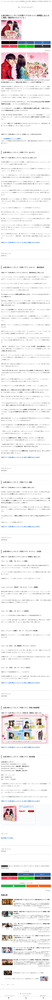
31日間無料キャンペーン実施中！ (13, 138)
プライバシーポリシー (9, 995)
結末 (8, 868)
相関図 (4, 868)
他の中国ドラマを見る (7, 838)
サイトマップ (26, 995)
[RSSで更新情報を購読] (38, 886)
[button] (42, 46)
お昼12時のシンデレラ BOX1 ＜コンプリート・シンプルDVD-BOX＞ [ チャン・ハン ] (26, 807)
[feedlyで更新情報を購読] (13, 886)
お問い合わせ (42, 995)
